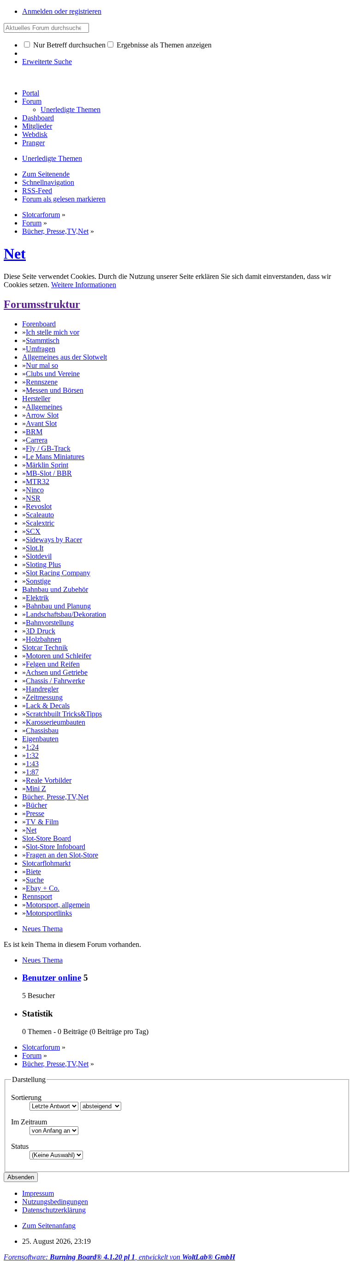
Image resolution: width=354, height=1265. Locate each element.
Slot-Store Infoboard (55, 847)
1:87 (32, 772)
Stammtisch (42, 340)
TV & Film (42, 822)
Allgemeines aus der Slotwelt (64, 357)
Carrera (36, 440)
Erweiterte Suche (47, 61)
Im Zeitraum (29, 1122)
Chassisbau (42, 730)
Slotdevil (39, 556)
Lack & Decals (48, 705)
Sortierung (26, 1097)
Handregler (42, 689)
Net (15, 253)
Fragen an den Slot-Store (62, 855)
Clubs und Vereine (53, 374)
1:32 (32, 755)
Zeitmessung (44, 697)
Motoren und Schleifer (58, 656)
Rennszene (42, 382)
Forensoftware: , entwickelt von (119, 1257)
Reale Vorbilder (48, 780)
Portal (30, 93)
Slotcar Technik (45, 647)
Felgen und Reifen (53, 664)
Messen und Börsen (54, 390)
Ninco (35, 490)
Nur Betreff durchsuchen (68, 45)
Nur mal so (42, 365)
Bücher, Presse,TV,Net (55, 797)
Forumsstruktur (42, 304)
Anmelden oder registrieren (61, 11)
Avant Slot (41, 423)
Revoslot (39, 506)
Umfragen (40, 349)
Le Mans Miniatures (55, 457)
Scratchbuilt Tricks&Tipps (64, 714)
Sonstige (38, 581)
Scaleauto (40, 515)
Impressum (38, 1193)
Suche (35, 880)
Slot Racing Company (58, 573)
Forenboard (39, 324)
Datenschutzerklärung (54, 1210)
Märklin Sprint (47, 465)
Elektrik (37, 598)
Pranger (33, 143)
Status (20, 1146)
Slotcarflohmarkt (46, 863)
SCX (33, 531)
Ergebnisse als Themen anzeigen (163, 45)
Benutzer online (51, 977)
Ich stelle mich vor (52, 332)
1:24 (32, 747)
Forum (31, 101)
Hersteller (36, 398)
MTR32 (37, 481)
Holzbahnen (43, 639)
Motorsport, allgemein (58, 905)
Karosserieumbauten (55, 722)
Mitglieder (37, 126)
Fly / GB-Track (48, 448)
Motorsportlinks (49, 913)
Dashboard (38, 118)
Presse (35, 813)
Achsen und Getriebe (57, 672)
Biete (33, 871)
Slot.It (34, 548)
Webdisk (34, 134)
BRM (34, 432)
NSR (33, 498)
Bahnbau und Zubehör (55, 589)
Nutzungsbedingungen (55, 1202)
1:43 (32, 764)
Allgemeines (44, 407)
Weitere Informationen (83, 285)
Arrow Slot (42, 415)
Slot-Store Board (46, 838)
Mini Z (36, 788)
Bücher (36, 805)
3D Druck (40, 631)
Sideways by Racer (54, 540)
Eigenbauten (40, 739)
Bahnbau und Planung (58, 606)
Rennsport (37, 896)
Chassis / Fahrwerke (55, 681)
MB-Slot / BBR (49, 473)
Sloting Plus (43, 564)
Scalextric (40, 523)
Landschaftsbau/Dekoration (66, 614)
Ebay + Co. (42, 888)
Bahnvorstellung (50, 623)
